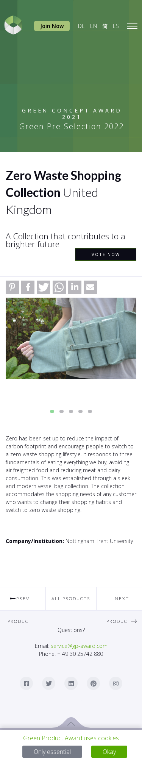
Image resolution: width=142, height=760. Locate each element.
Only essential (52, 752)
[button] (12, 287)
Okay (109, 752)
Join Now (52, 26)
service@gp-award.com (79, 645)
